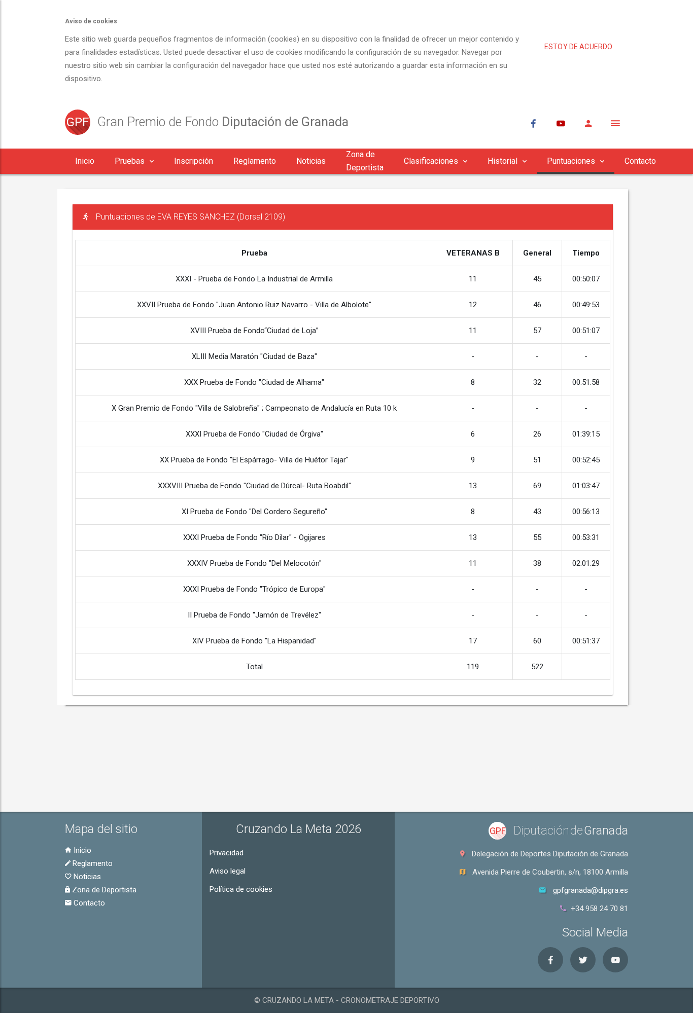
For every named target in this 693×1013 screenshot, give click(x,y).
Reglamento (92, 863)
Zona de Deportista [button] (365, 161)
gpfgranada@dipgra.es (590, 890)
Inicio (81, 850)
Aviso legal (228, 871)
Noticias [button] (311, 161)
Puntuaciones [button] (571, 161)
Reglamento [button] (254, 161)
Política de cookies (241, 889)
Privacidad (227, 852)
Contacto (88, 903)
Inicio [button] (84, 161)
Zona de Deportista (103, 889)
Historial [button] (502, 161)
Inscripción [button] (193, 161)
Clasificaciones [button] (431, 161)
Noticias (86, 876)
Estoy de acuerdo (578, 47)
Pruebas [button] (130, 161)
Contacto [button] (640, 161)
